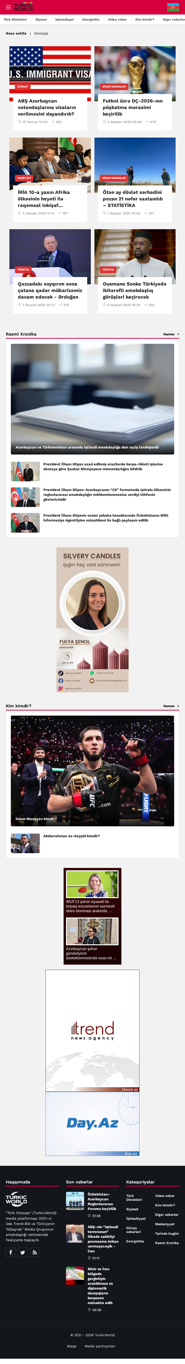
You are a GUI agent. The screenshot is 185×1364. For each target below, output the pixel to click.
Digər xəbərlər (114, 86)
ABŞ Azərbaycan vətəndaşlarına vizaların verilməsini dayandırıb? (47, 107)
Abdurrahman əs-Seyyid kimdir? (71, 836)
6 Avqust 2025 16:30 (123, 305)
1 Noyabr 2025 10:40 (123, 213)
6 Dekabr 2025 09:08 (124, 122)
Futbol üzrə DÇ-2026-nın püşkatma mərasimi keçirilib (133, 107)
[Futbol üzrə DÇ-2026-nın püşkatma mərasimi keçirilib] (135, 73)
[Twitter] (22, 1252)
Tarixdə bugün (167, 1233)
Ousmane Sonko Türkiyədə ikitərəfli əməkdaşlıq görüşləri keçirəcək (134, 290)
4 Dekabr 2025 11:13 (38, 213)
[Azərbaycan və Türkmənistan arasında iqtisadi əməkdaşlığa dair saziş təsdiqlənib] (92, 399)
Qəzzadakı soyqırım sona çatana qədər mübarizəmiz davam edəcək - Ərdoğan (50, 290)
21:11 (95, 1258)
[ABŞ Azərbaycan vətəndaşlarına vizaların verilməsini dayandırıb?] (50, 73)
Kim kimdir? (165, 1205)
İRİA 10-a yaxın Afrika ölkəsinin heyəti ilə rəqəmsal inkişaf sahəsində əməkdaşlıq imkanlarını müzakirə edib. (50, 205)
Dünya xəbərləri (133, 1230)
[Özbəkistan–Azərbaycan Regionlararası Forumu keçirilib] (75, 1201)
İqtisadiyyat (136, 1218)
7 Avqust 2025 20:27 (38, 305)
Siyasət (22, 86)
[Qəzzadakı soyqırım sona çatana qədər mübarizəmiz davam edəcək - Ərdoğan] (50, 256)
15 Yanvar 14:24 (35, 122)
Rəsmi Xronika (167, 1243)
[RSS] (35, 1252)
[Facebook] (10, 1252)
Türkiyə (23, 269)
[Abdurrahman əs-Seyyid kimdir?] (25, 843)
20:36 (96, 1310)
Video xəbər (165, 1196)
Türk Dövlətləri (134, 1198)
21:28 (96, 1216)
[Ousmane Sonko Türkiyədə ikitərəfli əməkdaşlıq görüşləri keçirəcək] (135, 256)
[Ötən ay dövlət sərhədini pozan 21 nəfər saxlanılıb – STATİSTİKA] (135, 165)
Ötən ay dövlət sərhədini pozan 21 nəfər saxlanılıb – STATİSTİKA (133, 198)
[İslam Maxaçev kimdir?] (92, 771)
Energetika (135, 1241)
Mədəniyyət (164, 1224)
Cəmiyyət (24, 178)
